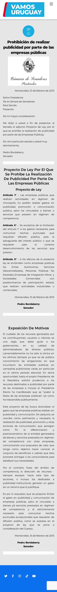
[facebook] (13, 575)
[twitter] (6, 575)
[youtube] (34, 575)
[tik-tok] (27, 575)
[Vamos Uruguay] (23, 15)
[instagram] (20, 575)
